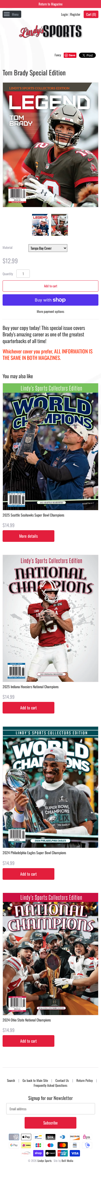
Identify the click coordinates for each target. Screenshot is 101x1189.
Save (72, 55)
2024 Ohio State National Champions (27, 1019)
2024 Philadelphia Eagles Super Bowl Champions (34, 852)
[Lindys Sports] (50, 32)
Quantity (8, 273)
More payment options (50, 311)
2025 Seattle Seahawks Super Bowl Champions (33, 515)
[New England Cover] (40, 224)
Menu (15, 14)
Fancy (58, 55)
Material (7, 247)
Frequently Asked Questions (50, 1085)
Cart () (91, 14)
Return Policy (84, 1080)
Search (11, 1080)
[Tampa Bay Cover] (59, 224)
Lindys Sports (45, 1161)
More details (28, 536)
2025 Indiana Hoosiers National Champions (31, 686)
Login (64, 14)
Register (75, 14)
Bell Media (67, 1161)
